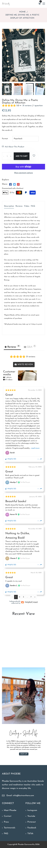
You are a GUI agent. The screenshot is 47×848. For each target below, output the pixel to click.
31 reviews (27, 106)
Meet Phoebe (10, 810)
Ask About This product (14, 147)
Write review (25, 365)
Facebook (31, 828)
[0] (39, 3)
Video (26, 206)
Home (22, 12)
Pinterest (31, 822)
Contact (7, 816)
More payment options (23, 173)
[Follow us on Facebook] (10, 185)
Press (6, 822)
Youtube (31, 816)
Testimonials (9, 828)
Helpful (10, 459)
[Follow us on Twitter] (14, 185)
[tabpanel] (18, 89)
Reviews (19, 206)
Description (9, 206)
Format (5, 139)
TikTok (30, 834)
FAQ (33, 206)
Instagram (32, 810)
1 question (38, 106)
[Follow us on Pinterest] (18, 185)
